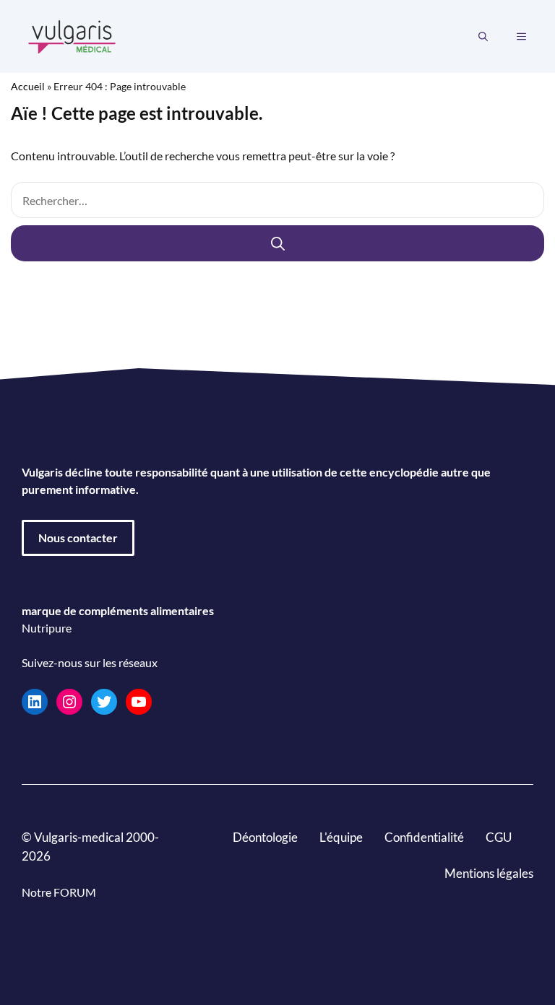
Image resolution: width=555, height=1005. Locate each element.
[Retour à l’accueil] (72, 35)
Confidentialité (424, 837)
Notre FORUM (59, 892)
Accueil (28, 86)
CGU (499, 837)
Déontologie (265, 837)
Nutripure (47, 628)
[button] (483, 36)
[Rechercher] (277, 243)
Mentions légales (488, 873)
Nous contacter (78, 537)
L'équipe (341, 837)
